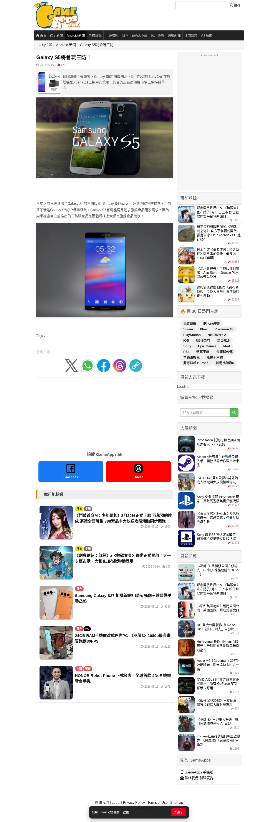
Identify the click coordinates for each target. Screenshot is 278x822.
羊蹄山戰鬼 (191, 357)
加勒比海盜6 (225, 363)
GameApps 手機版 (198, 772)
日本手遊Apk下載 (134, 35)
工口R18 (223, 340)
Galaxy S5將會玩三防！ (98, 45)
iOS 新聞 (56, 35)
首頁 (42, 35)
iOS (186, 340)
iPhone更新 (211, 323)
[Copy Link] (135, 365)
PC (87, 628)
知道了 (178, 812)
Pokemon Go (224, 329)
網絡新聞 (174, 35)
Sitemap (176, 802)
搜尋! (237, 5)
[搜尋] (234, 412)
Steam (188, 329)
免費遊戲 (190, 323)
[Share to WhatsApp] (87, 365)
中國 (79, 668)
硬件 (79, 588)
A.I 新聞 (206, 35)
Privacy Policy (134, 802)
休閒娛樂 (190, 35)
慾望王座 (203, 352)
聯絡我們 (102, 802)
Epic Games (207, 346)
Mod (226, 346)
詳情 (126, 812)
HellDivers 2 (217, 335)
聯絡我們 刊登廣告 (198, 778)
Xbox (204, 329)
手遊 (88, 508)
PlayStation (192, 335)
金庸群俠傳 (224, 352)
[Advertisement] (104, 413)
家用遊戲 (157, 35)
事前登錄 (95, 35)
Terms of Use (157, 802)
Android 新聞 (76, 35)
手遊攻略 (111, 35)
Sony (187, 346)
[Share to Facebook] (103, 365)
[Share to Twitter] (71, 365)
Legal (116, 802)
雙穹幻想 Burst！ (196, 363)
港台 (79, 508)
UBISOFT (203, 340)
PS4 (186, 352)
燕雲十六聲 (215, 357)
